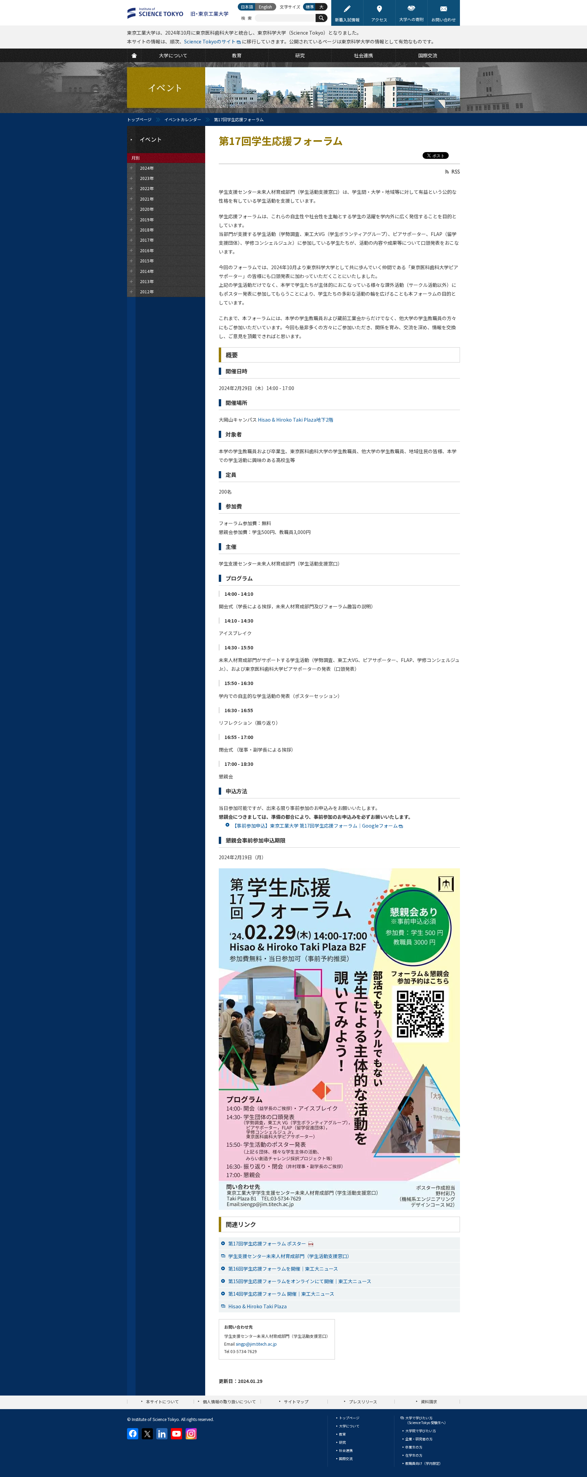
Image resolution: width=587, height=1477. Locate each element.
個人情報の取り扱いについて (229, 1401)
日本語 (247, 7)
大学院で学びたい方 (420, 1430)
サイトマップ (296, 1401)
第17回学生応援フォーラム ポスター (267, 1243)
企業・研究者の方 (418, 1438)
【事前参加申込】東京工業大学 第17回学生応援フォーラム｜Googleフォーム (315, 825)
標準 (310, 7)
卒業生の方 (413, 1447)
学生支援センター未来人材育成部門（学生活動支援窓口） (290, 1256)
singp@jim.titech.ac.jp (256, 1344)
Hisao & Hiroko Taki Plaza (257, 1306)
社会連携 (346, 1450)
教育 (342, 1434)
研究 (342, 1442)
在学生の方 (413, 1455)
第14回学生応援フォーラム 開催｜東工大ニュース (281, 1293)
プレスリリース (363, 1401)
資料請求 (429, 1401)
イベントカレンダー (182, 119)
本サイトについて (162, 1401)
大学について (349, 1425)
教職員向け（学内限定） (424, 1463)
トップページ (139, 119)
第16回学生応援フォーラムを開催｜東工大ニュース (283, 1268)
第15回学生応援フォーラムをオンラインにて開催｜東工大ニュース (299, 1281)
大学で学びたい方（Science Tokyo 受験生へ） (426, 1420)
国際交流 (346, 1458)
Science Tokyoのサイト (210, 41)
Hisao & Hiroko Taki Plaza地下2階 (295, 419)
